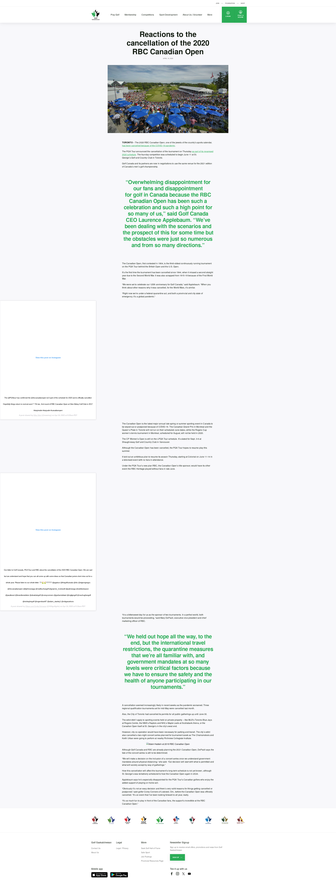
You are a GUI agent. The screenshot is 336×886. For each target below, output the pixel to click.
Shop (243, 3)
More (209, 14)
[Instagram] (177, 873)
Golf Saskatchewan (101, 842)
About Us (95, 852)
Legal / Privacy (122, 848)
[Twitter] (183, 873)
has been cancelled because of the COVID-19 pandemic (148, 145)
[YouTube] (189, 873)
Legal (119, 842)
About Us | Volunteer (192, 14)
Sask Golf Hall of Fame (150, 848)
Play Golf (115, 14)
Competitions (147, 14)
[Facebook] (171, 873)
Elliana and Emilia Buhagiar (35, 606)
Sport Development (168, 14)
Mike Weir (37, 415)
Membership (130, 14)
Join (217, 3)
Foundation (230, 3)
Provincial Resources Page (152, 860)
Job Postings (146, 856)
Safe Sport (145, 852)
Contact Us (95, 848)
